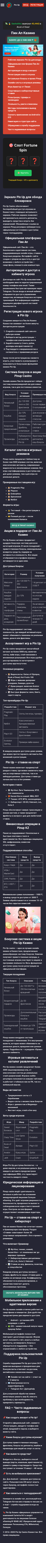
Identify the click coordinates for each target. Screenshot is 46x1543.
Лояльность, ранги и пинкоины (23, 104)
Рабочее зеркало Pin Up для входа (24, 60)
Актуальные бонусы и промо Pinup (24, 78)
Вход (25, 5)
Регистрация (37, 5)
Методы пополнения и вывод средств (22, 109)
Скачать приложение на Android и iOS (24, 116)
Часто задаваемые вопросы (21, 129)
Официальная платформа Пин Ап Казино (23, 65)
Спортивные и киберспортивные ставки (23, 92)
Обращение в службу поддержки (24, 125)
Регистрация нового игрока (21, 74)
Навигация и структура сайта (22, 121)
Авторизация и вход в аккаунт (22, 70)
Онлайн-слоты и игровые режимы (24, 83)
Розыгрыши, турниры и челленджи (19, 98)
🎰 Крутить (23, 173)
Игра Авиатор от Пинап (19, 87)
